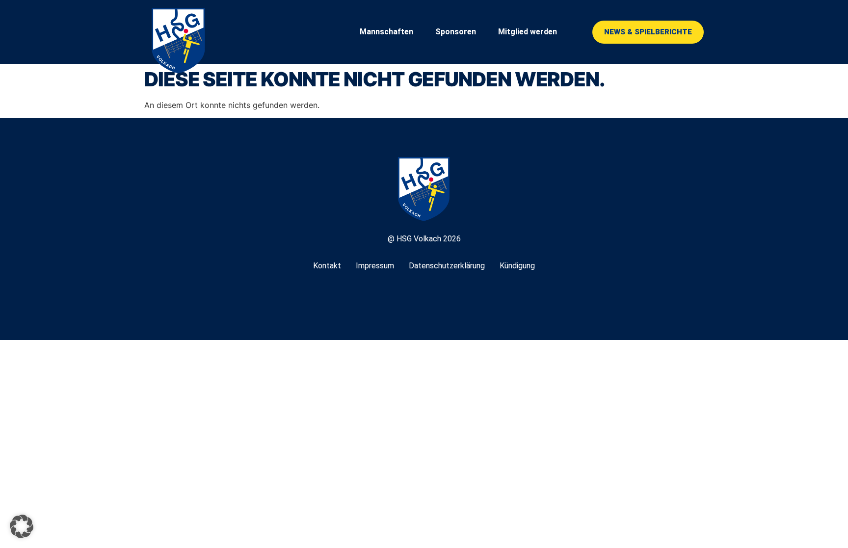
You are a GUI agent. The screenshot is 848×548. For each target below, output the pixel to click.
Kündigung (517, 265)
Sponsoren (455, 31)
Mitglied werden (527, 31)
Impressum (375, 265)
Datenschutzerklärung (447, 265)
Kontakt (327, 265)
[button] (21, 526)
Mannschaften (386, 31)
